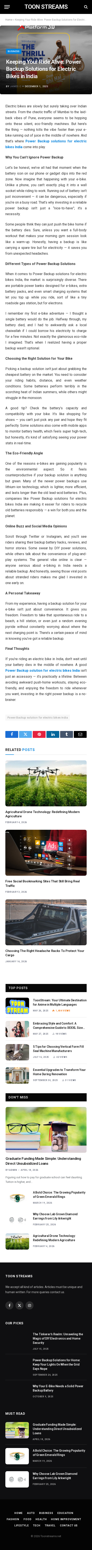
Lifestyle (21, 1525)
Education (65, 1513)
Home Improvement (66, 1519)
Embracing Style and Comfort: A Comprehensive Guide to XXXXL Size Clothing (58, 1028)
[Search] (85, 7)
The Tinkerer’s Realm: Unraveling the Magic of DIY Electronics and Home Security (58, 1338)
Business (14, 51)
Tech (36, 1525)
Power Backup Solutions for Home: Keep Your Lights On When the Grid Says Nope (56, 1364)
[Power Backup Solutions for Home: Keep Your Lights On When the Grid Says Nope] (17, 1366)
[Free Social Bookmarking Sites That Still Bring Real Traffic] (46, 853)
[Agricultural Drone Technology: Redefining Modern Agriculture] (46, 783)
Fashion (13, 1519)
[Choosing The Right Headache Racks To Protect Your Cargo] (46, 922)
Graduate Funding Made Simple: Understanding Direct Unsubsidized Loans (57, 1429)
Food (27, 1519)
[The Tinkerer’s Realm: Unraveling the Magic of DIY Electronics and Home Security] (17, 1340)
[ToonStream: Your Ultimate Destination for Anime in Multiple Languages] (17, 1006)
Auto (31, 1513)
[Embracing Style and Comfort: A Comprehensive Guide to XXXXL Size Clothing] (17, 1029)
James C (15, 86)
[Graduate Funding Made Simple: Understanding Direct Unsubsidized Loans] (46, 1130)
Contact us (69, 1525)
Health (41, 1519)
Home (8, 19)
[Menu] (7, 7)
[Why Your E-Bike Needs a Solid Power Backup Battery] (17, 1392)
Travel (50, 1525)
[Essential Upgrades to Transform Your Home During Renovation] (17, 1075)
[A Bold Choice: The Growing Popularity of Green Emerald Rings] (17, 1198)
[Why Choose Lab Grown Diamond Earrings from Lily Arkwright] (17, 1220)
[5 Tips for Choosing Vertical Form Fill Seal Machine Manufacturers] (17, 1052)
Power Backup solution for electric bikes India (37, 717)
